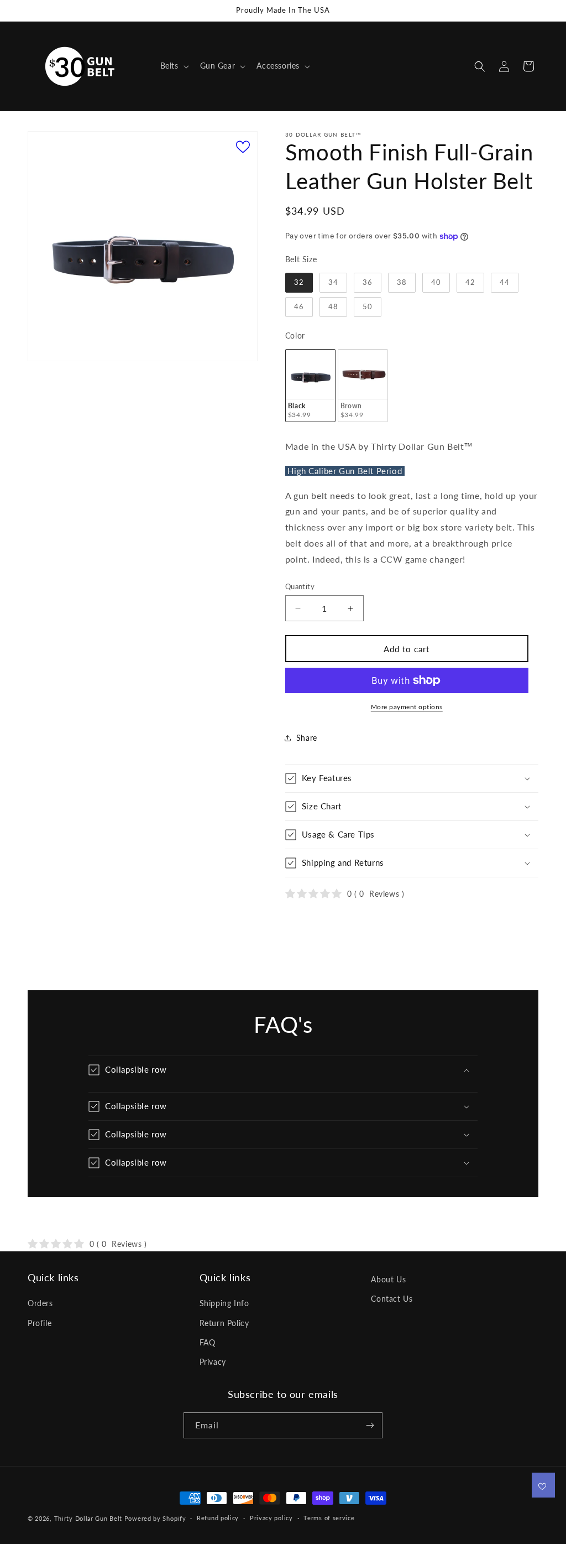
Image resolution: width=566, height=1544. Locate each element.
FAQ (208, 1342)
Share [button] (306, 737)
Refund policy (218, 1517)
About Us (388, 1279)
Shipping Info (224, 1303)
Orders (40, 1303)
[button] (173, 65)
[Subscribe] (370, 1425)
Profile (39, 1323)
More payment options (407, 707)
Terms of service (328, 1517)
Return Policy (224, 1323)
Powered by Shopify (155, 1518)
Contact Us (391, 1298)
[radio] (299, 283)
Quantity (300, 586)
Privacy (213, 1361)
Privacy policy (271, 1517)
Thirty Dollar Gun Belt (88, 1518)
